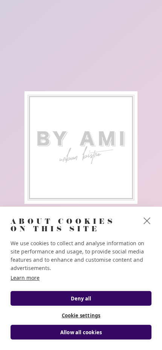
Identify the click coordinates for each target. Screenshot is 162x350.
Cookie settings (81, 315)
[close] (147, 220)
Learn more (25, 277)
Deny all (81, 298)
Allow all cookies (81, 332)
